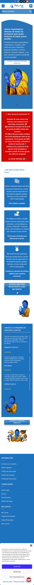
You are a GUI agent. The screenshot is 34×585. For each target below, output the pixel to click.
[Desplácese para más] (17, 104)
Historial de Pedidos (8, 516)
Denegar (17, 572)
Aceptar (17, 566)
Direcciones (5, 524)
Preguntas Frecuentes (8, 479)
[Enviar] (30, 11)
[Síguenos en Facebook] (15, 1)
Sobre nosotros (6, 467)
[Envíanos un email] (24, 1)
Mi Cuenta (4, 512)
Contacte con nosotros (8, 464)
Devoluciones (6, 497)
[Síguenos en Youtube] (27, 1)
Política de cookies (7, 581)
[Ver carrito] (30, 6)
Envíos (3, 494)
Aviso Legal (5, 490)
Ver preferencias (16, 577)
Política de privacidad (18, 581)
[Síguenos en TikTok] (21, 1)
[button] (31, 545)
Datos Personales (7, 520)
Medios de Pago (6, 501)
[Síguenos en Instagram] (18, 1)
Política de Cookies (7, 475)
